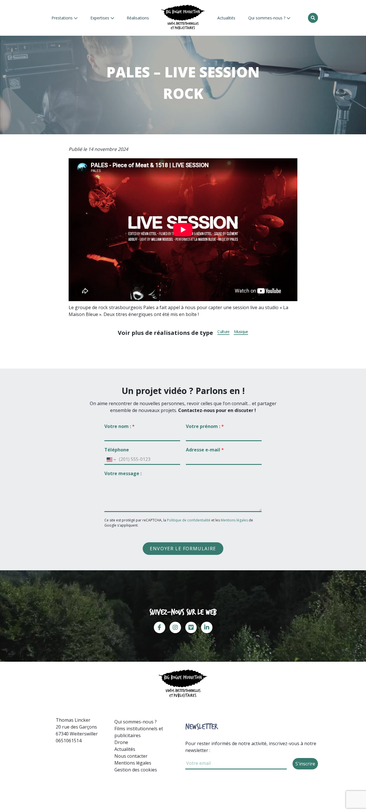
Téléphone (116, 450)
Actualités (226, 18)
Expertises (100, 18)
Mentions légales (234, 520)
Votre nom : (119, 426)
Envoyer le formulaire (183, 548)
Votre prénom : (205, 426)
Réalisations (138, 18)
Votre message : (123, 474)
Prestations (62, 18)
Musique (241, 331)
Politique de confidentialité (189, 520)
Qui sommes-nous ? (267, 18)
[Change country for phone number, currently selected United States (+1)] (110, 459)
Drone (121, 742)
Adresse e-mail (205, 450)
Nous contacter (131, 756)
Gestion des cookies (135, 770)
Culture (223, 331)
